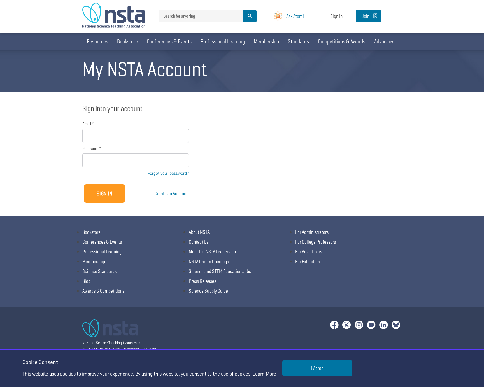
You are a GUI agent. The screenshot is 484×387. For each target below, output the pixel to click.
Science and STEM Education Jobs (220, 271)
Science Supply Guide (208, 291)
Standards (298, 41)
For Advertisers (308, 251)
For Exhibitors (307, 261)
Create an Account (171, 193)
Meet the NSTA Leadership (212, 251)
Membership (266, 41)
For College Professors (315, 242)
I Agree (317, 368)
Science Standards (99, 271)
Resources (97, 41)
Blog (86, 281)
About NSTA (199, 232)
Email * (88, 124)
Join (365, 16)
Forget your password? (168, 173)
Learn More (264, 373)
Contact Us (198, 242)
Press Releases (202, 281)
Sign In (336, 16)
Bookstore (127, 41)
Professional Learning (223, 41)
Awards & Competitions (103, 291)
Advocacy (383, 41)
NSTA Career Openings (209, 261)
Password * (91, 148)
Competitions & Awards (341, 41)
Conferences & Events (169, 41)
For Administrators (312, 232)
